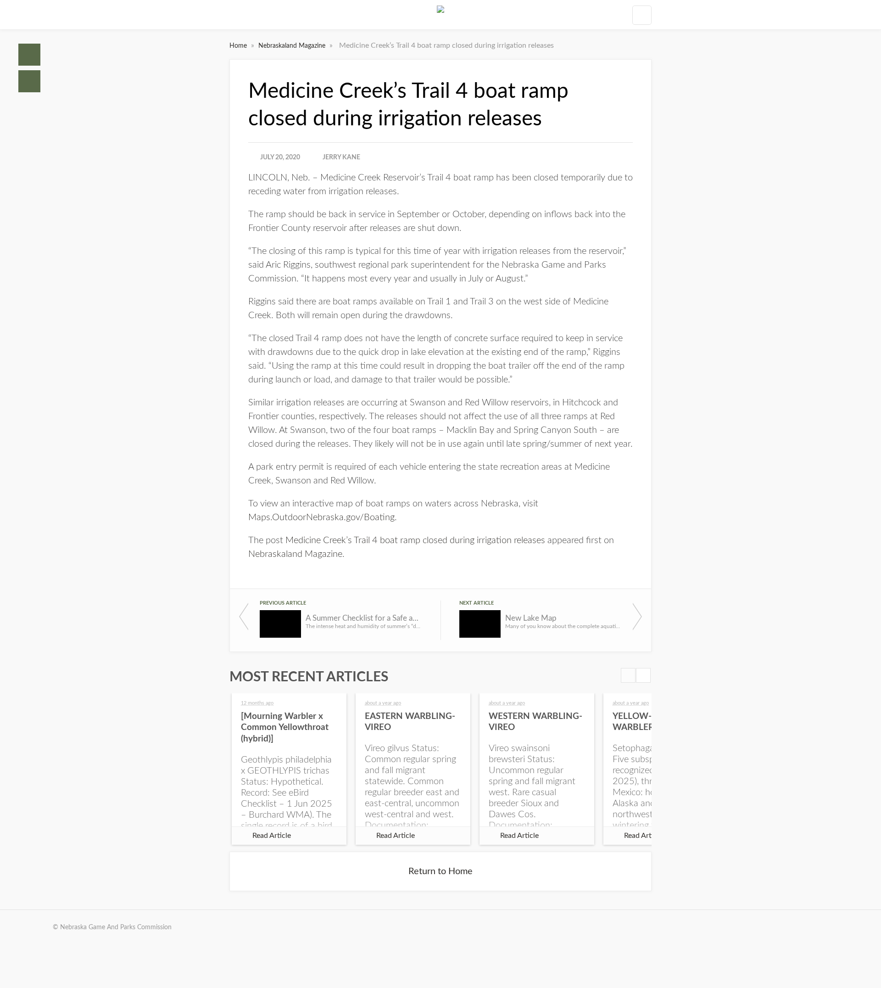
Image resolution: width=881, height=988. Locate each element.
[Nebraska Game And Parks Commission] (440, 14)
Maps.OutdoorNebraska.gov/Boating (321, 517)
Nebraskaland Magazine (292, 46)
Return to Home (440, 871)
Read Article (271, 835)
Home (29, 55)
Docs (29, 81)
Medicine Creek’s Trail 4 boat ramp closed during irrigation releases (415, 540)
